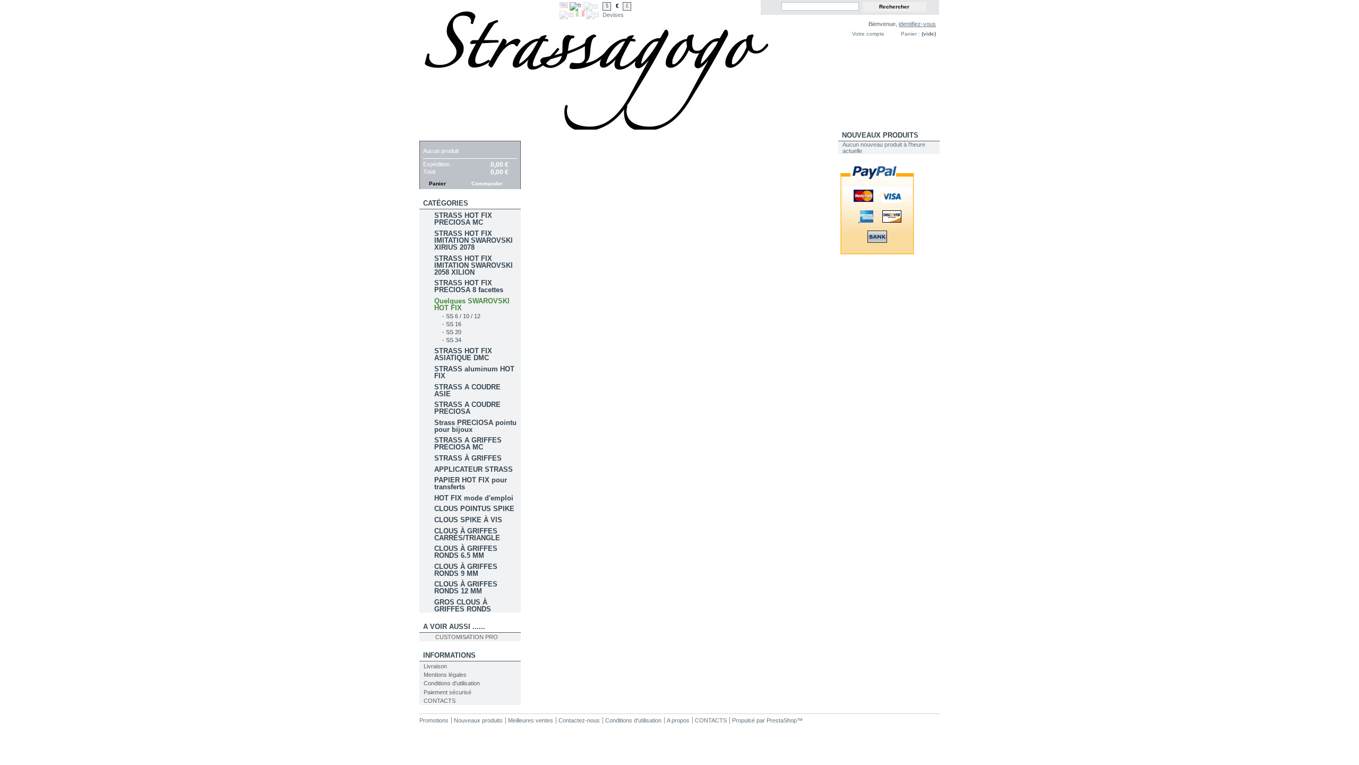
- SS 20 (451, 332)
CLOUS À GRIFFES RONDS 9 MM (465, 570)
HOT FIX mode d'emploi (473, 498)
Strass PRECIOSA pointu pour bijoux (475, 426)
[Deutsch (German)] (567, 14)
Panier (436, 135)
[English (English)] (564, 6)
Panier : (910, 34)
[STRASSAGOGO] (489, 65)
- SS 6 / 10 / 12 (461, 316)
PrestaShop (782, 720)
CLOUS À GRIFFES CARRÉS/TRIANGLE (467, 534)
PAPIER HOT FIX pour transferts (470, 483)
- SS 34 (451, 340)
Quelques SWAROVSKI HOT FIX (472, 304)
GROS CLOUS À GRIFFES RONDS (462, 605)
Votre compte (868, 34)
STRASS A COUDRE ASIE (467, 390)
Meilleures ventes (530, 720)
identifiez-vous (917, 24)
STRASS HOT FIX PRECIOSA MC (463, 218)
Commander (487, 183)
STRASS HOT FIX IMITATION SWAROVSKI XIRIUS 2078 (473, 240)
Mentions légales (445, 675)
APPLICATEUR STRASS (473, 469)
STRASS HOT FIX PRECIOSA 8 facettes (468, 286)
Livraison (435, 666)
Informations (449, 655)
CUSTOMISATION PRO (466, 637)
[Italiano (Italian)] (580, 14)
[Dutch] (592, 14)
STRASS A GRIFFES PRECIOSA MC (468, 443)
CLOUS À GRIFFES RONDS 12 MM (465, 587)
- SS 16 (451, 324)
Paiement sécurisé (447, 692)
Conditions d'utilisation (452, 683)
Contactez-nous (579, 720)
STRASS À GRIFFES (468, 458)
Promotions (434, 720)
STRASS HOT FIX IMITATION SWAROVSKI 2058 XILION (473, 265)
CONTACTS (439, 701)
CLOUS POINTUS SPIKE (474, 509)
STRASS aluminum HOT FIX (474, 372)
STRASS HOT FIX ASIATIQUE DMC (463, 354)
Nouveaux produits (880, 135)
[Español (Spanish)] (590, 5)
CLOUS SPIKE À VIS (468, 520)
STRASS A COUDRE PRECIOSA (467, 408)
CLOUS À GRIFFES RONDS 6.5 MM (465, 552)
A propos (678, 720)
